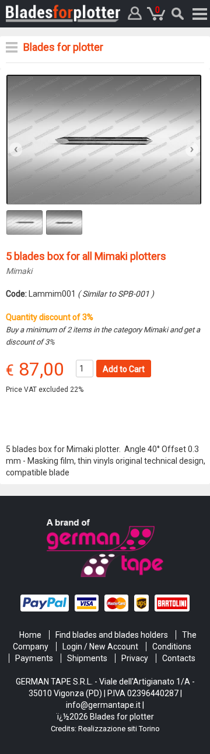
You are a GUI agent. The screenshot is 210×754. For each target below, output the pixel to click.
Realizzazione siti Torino (119, 728)
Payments (34, 658)
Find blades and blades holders (111, 635)
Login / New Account (100, 646)
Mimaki (19, 271)
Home (30, 635)
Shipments (87, 658)
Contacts (178, 658)
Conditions (171, 646)
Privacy (134, 658)
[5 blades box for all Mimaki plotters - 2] (103, 139)
